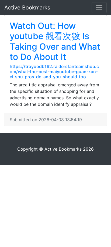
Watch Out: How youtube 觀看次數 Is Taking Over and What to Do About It (55, 41)
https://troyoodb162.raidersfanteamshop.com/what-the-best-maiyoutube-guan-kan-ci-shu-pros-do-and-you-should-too (54, 71)
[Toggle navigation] (99, 7)
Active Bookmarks (27, 7)
